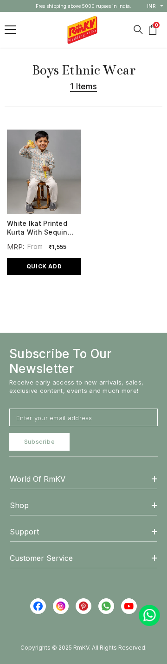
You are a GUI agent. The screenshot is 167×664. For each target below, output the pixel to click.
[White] (29, 288)
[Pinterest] (83, 606)
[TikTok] (106, 606)
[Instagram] (61, 606)
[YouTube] (129, 606)
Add (35, 314)
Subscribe (39, 441)
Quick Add (44, 266)
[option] (84, 6)
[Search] (138, 29)
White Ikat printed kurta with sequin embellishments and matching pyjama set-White (41, 228)
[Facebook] (38, 606)
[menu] (10, 29)
